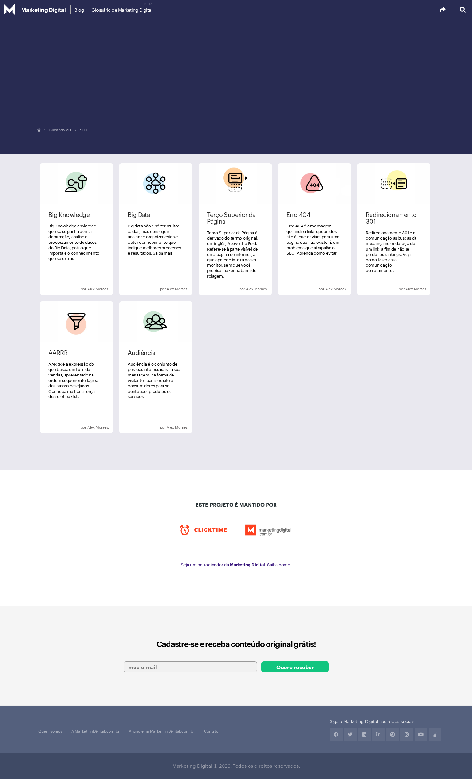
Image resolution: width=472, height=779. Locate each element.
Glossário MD (60, 130)
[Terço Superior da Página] (235, 229)
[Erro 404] (314, 229)
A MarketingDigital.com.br (95, 731)
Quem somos (50, 731)
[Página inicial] (38, 130)
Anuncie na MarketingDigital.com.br (162, 731)
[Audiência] (155, 367)
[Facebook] (336, 734)
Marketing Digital (43, 9)
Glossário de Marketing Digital (122, 9)
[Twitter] (350, 734)
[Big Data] (155, 229)
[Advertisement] (236, 67)
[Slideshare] (435, 734)
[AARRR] (76, 367)
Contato (211, 731)
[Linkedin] (364, 734)
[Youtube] (421, 734)
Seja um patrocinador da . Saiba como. (236, 564)
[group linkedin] (378, 734)
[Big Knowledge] (76, 229)
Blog (79, 9)
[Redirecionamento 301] (393, 229)
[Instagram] (406, 734)
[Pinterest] (392, 734)
